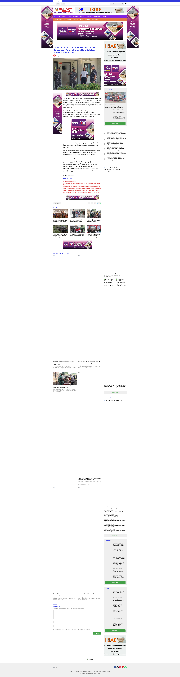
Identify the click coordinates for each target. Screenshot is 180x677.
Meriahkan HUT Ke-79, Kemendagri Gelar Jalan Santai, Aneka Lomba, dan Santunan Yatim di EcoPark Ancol (109, 595)
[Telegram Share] (98, 203)
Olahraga (82, 16)
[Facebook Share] (89, 203)
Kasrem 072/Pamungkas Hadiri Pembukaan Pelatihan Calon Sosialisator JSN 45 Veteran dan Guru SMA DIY (82, 180)
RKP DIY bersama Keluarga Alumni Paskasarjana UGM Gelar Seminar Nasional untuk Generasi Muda (115, 352)
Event (58, 3)
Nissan (81, 19)
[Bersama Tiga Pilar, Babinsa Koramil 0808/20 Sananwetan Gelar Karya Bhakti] (94, 213)
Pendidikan (75, 16)
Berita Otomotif (97, 16)
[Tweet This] (92, 203)
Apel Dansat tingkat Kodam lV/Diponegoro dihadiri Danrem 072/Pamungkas (81, 192)
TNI (54, 45)
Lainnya (104, 16)
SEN (57, 55)
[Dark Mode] (126, 4)
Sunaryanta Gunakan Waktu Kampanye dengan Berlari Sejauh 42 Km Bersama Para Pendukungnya (115, 483)
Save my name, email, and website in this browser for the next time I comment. (73, 629)
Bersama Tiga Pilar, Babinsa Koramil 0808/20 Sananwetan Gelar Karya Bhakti (81, 186)
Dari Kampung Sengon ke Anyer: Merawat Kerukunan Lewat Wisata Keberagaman (114, 106)
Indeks (63, 3)
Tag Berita (88, 16)
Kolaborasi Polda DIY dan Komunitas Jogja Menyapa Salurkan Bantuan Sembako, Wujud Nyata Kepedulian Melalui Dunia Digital (119, 327)
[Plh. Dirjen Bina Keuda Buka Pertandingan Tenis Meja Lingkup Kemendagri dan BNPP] (121, 539)
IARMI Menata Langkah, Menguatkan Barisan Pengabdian (115, 367)
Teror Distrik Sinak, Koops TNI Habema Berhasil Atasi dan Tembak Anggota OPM (82, 188)
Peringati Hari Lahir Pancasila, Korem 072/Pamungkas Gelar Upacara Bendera (81, 190)
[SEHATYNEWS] (63, 10)
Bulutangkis (87, 19)
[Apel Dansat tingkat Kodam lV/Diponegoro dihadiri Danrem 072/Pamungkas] (94, 229)
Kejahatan (75, 19)
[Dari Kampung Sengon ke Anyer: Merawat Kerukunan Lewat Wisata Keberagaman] (115, 97)
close (51, 6)
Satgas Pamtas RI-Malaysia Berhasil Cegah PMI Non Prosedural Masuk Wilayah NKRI (81, 184)
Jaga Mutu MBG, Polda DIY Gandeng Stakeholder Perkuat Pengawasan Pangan (115, 357)
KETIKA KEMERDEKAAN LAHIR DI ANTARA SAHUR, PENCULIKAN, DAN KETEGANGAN (118, 217)
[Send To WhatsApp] (100, 203)
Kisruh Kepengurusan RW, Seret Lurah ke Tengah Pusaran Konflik (116, 347)
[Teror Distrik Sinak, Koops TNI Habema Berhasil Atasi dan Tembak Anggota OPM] (60, 229)
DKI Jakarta (95, 19)
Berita (59, 16)
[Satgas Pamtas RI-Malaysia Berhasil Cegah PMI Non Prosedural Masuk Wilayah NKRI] (77, 213)
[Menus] (54, 4)
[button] (123, 4)
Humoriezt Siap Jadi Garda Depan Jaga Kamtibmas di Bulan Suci (116, 362)
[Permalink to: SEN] (54, 55)
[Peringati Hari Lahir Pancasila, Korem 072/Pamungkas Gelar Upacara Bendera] (77, 229)
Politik (69, 16)
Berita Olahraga (67, 19)
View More (114, 331)
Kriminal (64, 16)
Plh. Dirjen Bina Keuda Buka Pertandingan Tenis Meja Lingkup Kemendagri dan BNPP (121, 595)
